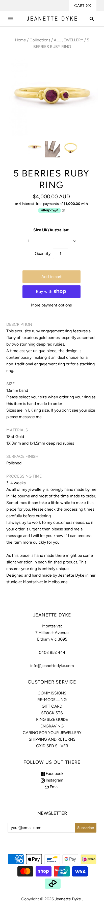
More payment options (51, 305)
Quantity (42, 253)
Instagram (54, 780)
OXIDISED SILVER (52, 745)
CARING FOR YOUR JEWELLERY (52, 732)
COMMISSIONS (52, 693)
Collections (40, 40)
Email (54, 786)
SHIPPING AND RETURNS (52, 739)
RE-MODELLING (52, 699)
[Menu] (11, 19)
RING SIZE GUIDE (52, 719)
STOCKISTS (52, 712)
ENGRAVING (52, 726)
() (82, 5)
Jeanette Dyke (68, 899)
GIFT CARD (52, 706)
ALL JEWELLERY (68, 40)
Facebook (54, 773)
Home (20, 40)
